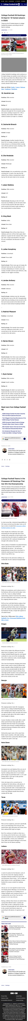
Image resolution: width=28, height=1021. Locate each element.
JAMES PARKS (11, 448)
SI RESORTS (23, 1)
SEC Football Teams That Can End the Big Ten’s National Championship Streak (13, 427)
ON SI (6, 1)
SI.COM (2, 1)
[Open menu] (2, 4)
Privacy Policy (4, 996)
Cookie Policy (19, 996)
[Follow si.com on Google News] (25, 439)
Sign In (25, 4)
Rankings (7, 466)
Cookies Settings (19, 1000)
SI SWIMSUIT (11, 1)
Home (2, 466)
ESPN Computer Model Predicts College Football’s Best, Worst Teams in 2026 (13, 423)
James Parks (4, 30)
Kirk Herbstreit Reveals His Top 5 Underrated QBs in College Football (12, 432)
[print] (10, 460)
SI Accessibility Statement (6, 1000)
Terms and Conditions (20, 998)
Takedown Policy (4, 998)
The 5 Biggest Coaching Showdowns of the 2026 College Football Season (14, 419)
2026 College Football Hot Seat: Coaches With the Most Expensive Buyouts (13, 414)
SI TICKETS (17, 1)
